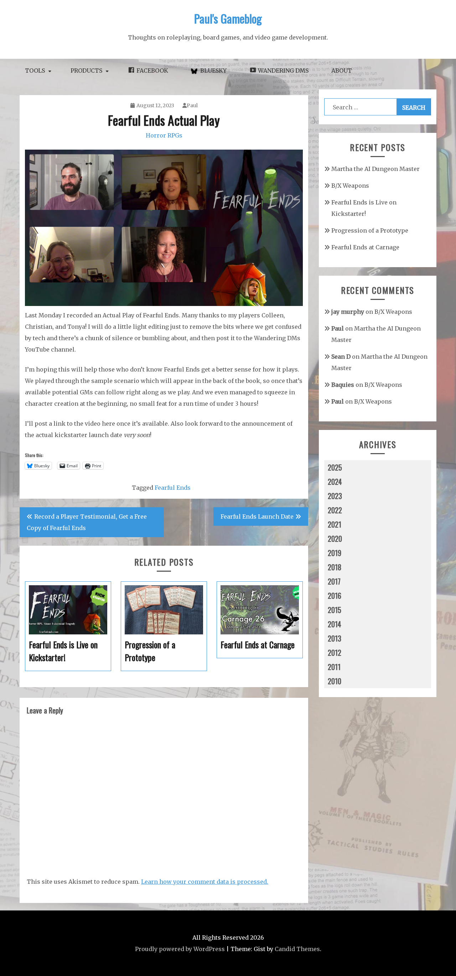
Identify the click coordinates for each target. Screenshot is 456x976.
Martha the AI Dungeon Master (375, 168)
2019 (334, 552)
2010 (334, 681)
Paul (192, 105)
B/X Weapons (350, 185)
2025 (335, 467)
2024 (335, 481)
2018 (334, 567)
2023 (335, 495)
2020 (335, 538)
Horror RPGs (164, 135)
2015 (334, 609)
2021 (334, 524)
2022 (335, 510)
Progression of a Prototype (369, 230)
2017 (334, 581)
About (341, 70)
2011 (334, 666)
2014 (334, 624)
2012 (334, 652)
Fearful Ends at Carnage (365, 247)
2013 (334, 638)
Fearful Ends (173, 487)
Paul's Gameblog (228, 18)
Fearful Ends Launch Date (257, 516)
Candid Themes (297, 948)
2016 (334, 595)
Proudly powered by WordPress (180, 948)
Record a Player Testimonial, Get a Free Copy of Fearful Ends (87, 522)
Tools (35, 70)
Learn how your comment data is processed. (204, 881)
